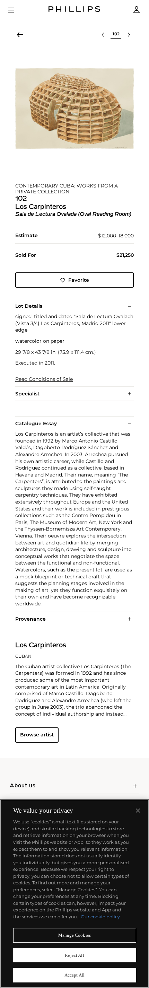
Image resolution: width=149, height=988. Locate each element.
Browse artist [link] (37, 735)
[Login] (136, 10)
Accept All (74, 975)
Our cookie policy (100, 916)
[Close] (138, 810)
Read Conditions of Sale (44, 379)
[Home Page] (74, 10)
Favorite (78, 280)
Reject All (74, 955)
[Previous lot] (103, 35)
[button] (74, 108)
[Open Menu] (16, 10)
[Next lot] (129, 35)
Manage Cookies (74, 935)
